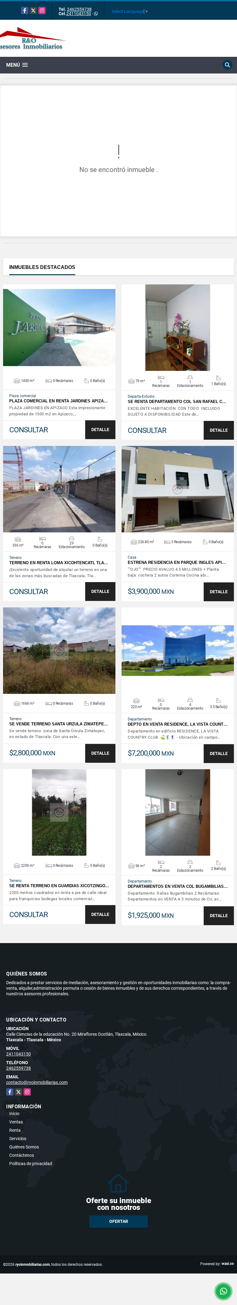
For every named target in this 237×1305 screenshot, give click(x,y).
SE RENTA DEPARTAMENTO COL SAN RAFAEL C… (177, 401)
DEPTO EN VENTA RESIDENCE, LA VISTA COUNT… (177, 724)
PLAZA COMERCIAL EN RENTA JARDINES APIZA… (58, 401)
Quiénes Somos (24, 1146)
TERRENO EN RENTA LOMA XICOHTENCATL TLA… (58, 562)
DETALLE (100, 429)
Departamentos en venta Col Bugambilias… (178, 886)
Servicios (17, 1138)
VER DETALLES (59, 327)
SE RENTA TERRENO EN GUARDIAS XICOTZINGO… (59, 885)
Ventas (16, 1121)
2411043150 (78, 13)
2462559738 (79, 9)
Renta (15, 1130)
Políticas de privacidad (30, 1163)
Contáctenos (21, 1155)
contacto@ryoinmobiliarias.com (37, 1082)
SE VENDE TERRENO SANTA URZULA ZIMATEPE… (58, 724)
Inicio (14, 1113)
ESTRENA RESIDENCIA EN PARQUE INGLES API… (177, 562)
